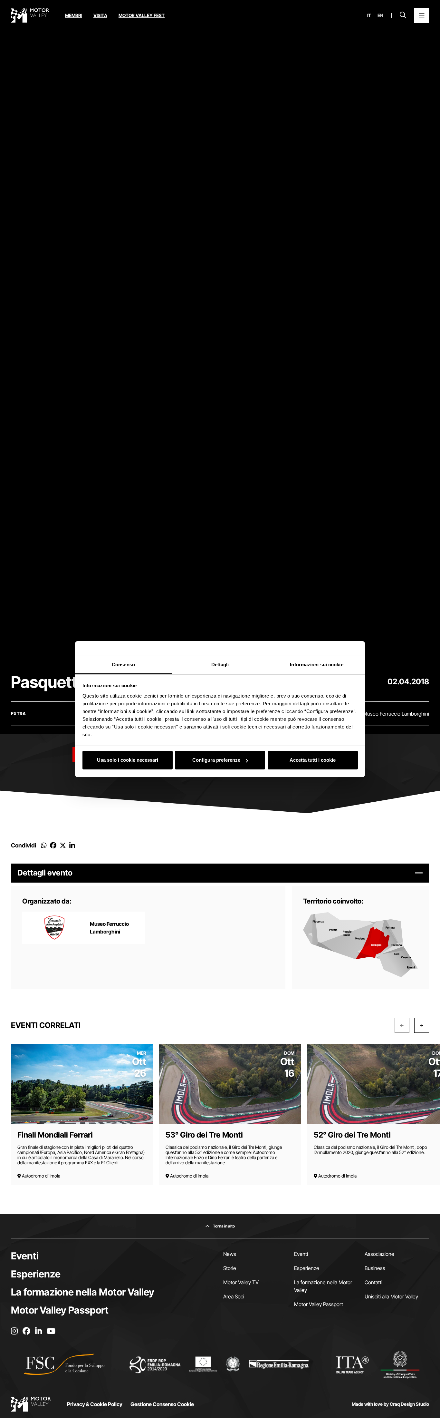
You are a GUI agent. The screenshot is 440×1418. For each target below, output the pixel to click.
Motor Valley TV (241, 1282)
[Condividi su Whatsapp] (44, 845)
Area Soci (233, 1296)
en (380, 15)
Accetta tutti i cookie (313, 760)
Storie (229, 1268)
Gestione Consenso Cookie (162, 1404)
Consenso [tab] (123, 664)
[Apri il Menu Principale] (421, 15)
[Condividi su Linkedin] (72, 845)
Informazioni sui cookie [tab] (316, 664)
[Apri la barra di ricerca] (403, 15)
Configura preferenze (216, 760)
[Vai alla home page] (30, 15)
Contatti (373, 1282)
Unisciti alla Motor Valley (391, 1296)
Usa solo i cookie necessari (127, 760)
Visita (100, 15)
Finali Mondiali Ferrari (55, 1134)
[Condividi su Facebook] (53, 845)
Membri (73, 15)
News (229, 1254)
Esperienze (36, 1274)
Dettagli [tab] (220, 664)
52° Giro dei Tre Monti (352, 1134)
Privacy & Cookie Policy (94, 1404)
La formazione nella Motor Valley (82, 1292)
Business (375, 1268)
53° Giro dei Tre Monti (204, 1134)
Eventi (25, 1256)
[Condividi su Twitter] (63, 845)
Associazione (379, 1254)
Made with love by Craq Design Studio (390, 1404)
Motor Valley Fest (142, 15)
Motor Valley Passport (60, 1310)
